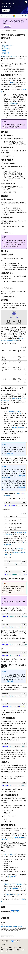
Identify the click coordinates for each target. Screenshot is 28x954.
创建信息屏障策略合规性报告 (11, 894)
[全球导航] (1, 15)
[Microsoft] (14, 16)
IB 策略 (22, 413)
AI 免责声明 (3, 947)
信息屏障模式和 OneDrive (8, 45)
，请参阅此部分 (13, 103)
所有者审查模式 (5, 49)
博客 (15, 947)
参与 (20, 947)
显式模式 (4, 50)
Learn (2, 30)
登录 (26, 15)
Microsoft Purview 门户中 (8, 854)
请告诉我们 (7, 26)
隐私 (2, 950)
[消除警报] (26, 2)
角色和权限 (10, 453)
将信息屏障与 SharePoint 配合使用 (13, 884)
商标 (22, 950)
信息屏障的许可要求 (14, 411)
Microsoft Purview (10, 30)
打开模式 (4, 47)
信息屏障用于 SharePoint (17, 427)
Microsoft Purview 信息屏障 (8, 56)
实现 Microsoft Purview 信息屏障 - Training (11, 926)
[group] (15, 505)
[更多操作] (25, 31)
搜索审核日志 (11, 877)
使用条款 (18, 950)
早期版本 (10, 947)
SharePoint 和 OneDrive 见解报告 (13, 888)
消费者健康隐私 (9, 950)
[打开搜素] (22, 15)
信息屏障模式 (11, 82)
